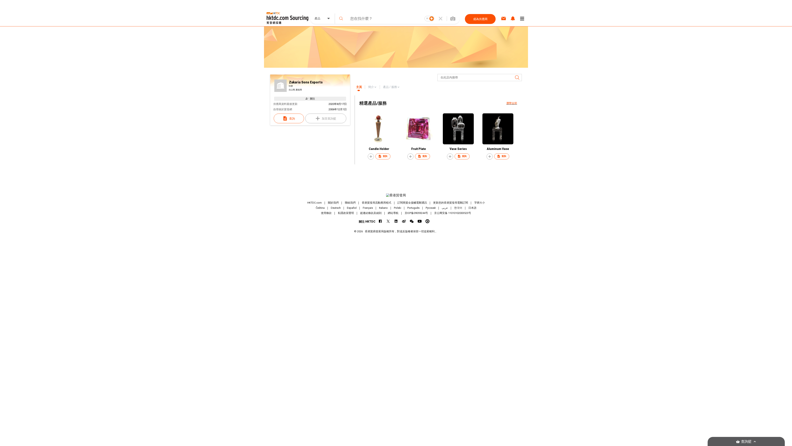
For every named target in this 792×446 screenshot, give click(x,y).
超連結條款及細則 (371, 213)
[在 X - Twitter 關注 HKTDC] (388, 221)
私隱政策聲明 (346, 213)
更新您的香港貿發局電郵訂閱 (450, 202)
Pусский (431, 207)
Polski (397, 207)
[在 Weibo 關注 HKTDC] (404, 221)
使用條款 (326, 213)
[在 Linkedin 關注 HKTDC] (396, 221)
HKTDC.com (314, 202)
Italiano (383, 207)
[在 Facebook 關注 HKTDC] (380, 221)
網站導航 (393, 213)
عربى (445, 207)
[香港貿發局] (396, 195)
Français (368, 207)
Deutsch (336, 207)
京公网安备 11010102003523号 (452, 213)
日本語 (472, 207)
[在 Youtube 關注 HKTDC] (420, 221)
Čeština (320, 207)
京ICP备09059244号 (416, 213)
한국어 (458, 207)
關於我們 (333, 202)
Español (352, 207)
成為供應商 (480, 19)
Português (413, 207)
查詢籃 (746, 442)
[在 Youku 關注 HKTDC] (427, 221)
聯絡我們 (350, 202)
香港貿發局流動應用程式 (376, 202)
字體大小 (479, 202)
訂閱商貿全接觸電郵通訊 (412, 202)
